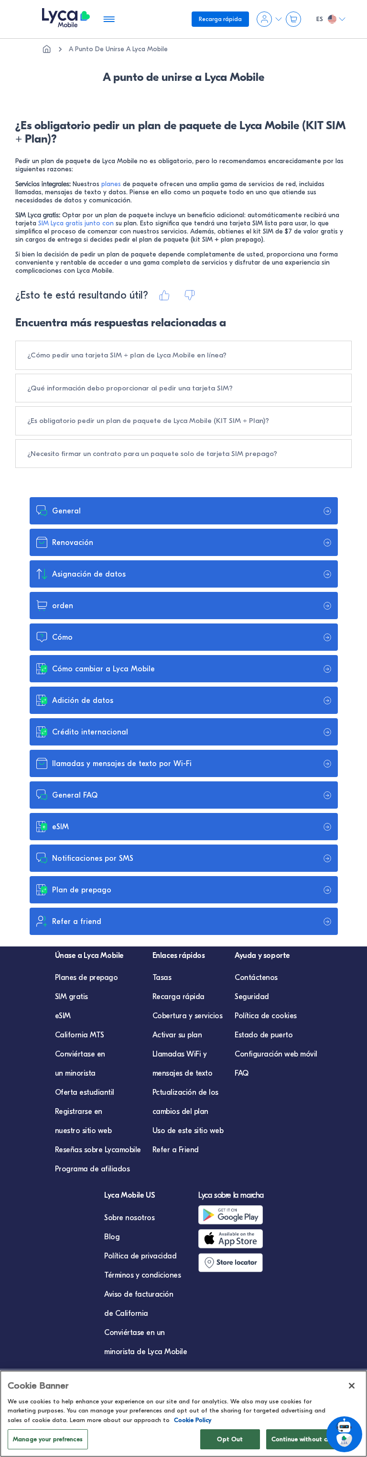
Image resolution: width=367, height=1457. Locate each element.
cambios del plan (180, 1111)
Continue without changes (309, 1439)
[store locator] (238, 1262)
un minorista (75, 1073)
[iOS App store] (238, 1238)
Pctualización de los (185, 1092)
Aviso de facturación (138, 1294)
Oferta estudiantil (84, 1092)
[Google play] (238, 1214)
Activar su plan (177, 1035)
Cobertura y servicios (187, 1016)
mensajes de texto (182, 1073)
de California (126, 1313)
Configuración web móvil (276, 1054)
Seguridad (252, 996)
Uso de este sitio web (188, 1130)
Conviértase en (80, 1054)
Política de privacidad (140, 1256)
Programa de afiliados (92, 1169)
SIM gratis (71, 996)
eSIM (63, 1016)
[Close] (351, 1385)
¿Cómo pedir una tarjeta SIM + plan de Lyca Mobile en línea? (127, 355)
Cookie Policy (192, 1420)
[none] (47, 49)
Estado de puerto (263, 1035)
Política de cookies (266, 1016)
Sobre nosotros (129, 1217)
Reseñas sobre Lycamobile (98, 1150)
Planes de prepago (86, 977)
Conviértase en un (134, 1332)
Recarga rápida (178, 996)
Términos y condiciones (142, 1275)
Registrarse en (78, 1111)
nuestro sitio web (83, 1130)
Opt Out (230, 1439)
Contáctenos (256, 977)
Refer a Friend (175, 1150)
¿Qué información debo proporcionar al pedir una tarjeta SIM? (130, 388)
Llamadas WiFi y (179, 1054)
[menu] (66, 19)
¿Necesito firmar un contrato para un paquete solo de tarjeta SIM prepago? (152, 453)
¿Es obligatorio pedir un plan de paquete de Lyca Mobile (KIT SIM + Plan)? (148, 420)
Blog (111, 1237)
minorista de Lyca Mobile (145, 1351)
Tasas (162, 977)
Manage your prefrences (48, 1439)
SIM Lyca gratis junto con (76, 223)
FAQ (241, 1073)
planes (112, 184)
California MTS (79, 1035)
